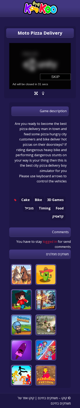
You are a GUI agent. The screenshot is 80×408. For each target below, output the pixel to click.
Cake (25, 200)
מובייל (29, 208)
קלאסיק (58, 216)
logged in (50, 241)
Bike (38, 200)
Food (60, 208)
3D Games (55, 200)
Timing (45, 208)
